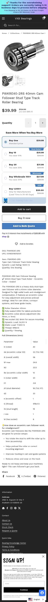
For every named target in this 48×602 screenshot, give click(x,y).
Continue (24, 590)
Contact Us (7, 524)
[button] (43, 18)
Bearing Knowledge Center (14, 543)
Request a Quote (9, 531)
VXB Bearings (23, 18)
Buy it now (24, 218)
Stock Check (7, 527)
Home (4, 33)
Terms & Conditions (10, 550)
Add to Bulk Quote (24, 226)
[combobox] (24, 25)
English (37, 599)
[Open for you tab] (42, 593)
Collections (14, 33)
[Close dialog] (43, 556)
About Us (6, 520)
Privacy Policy (8, 546)
